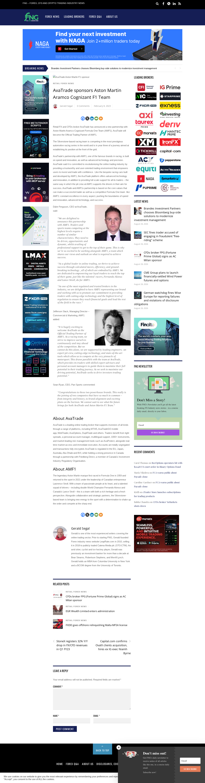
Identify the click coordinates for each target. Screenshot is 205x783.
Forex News (52, 16)
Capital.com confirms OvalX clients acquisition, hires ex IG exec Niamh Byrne (113, 647)
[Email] (96, 118)
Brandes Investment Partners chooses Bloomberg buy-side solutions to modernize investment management (104, 68)
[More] (101, 118)
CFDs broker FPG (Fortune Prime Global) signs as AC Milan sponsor (160, 256)
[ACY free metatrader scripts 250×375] (36, 157)
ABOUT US (87, 764)
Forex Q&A (95, 16)
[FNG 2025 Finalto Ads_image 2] (156, 353)
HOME (59, 764)
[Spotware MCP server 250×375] (36, 201)
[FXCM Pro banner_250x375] (36, 333)
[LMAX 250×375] (36, 289)
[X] (87, 118)
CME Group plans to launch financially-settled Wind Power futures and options (163, 276)
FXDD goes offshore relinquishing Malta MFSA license (96, 625)
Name (56, 715)
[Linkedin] (92, 118)
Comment (58, 686)
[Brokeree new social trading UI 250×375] (36, 245)
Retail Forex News (63, 83)
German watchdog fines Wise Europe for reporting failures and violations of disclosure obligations (157, 298)
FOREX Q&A (72, 764)
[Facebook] (83, 118)
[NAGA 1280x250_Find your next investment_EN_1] (102, 59)
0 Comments (83, 106)
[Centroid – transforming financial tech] (36, 376)
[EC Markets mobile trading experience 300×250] (156, 550)
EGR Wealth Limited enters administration (90, 611)
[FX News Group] (31, 21)
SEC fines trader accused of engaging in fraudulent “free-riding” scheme (162, 236)
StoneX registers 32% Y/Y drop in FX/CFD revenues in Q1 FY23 (70, 645)
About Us (112, 16)
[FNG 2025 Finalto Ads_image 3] (36, 114)
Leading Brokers (74, 16)
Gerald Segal (66, 106)
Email (96, 715)
